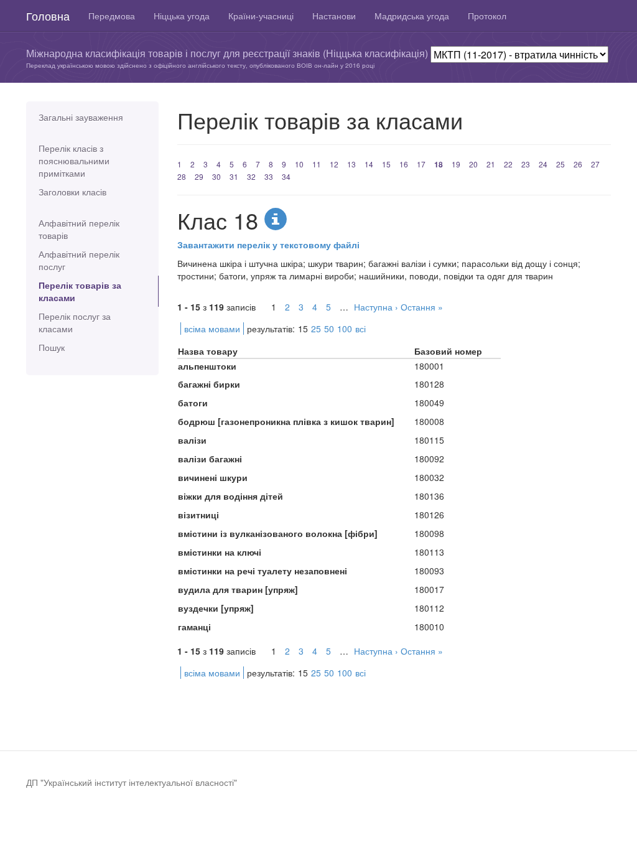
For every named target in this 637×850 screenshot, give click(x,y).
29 (199, 176)
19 (456, 164)
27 (595, 164)
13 (351, 164)
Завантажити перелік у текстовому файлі (268, 244)
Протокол (487, 15)
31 (234, 176)
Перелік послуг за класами (75, 322)
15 (386, 164)
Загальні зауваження (81, 117)
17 (421, 164)
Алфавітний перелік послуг (79, 260)
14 (369, 164)
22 (508, 164)
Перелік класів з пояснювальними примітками (74, 160)
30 (216, 176)
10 (299, 164)
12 (334, 164)
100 (344, 328)
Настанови (334, 15)
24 (543, 164)
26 (578, 164)
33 (268, 176)
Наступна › (376, 307)
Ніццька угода (182, 15)
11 (316, 164)
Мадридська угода (411, 15)
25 (560, 164)
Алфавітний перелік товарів (79, 229)
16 (403, 164)
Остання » (422, 307)
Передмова (111, 15)
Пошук (52, 347)
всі (360, 328)
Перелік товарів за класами (80, 291)
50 (329, 328)
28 (181, 176)
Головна (48, 15)
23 (525, 164)
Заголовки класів (72, 191)
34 (286, 176)
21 (490, 164)
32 (251, 176)
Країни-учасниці (261, 15)
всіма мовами (212, 328)
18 (438, 164)
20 (473, 164)
